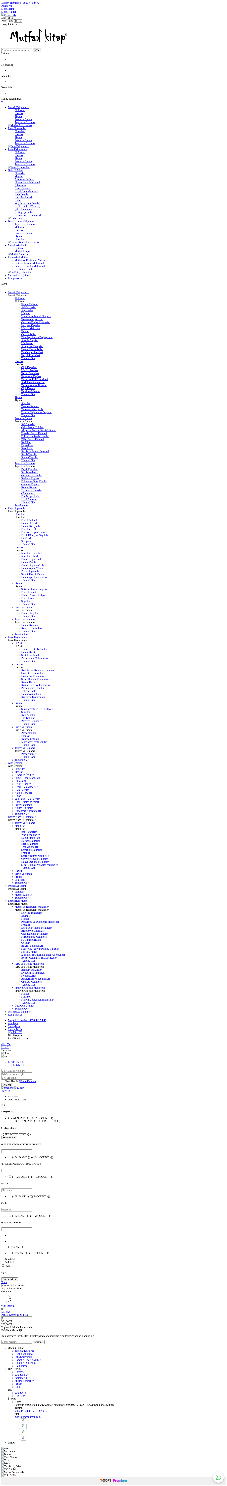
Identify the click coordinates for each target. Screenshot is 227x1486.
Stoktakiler (11, 1259)
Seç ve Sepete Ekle (11, 1288)
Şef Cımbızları (28, 307)
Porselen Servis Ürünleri (34, 433)
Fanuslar (25, 736)
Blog (17, 1386)
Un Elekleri (27, 538)
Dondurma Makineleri (33, 972)
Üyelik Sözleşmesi (24, 1353)
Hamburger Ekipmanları (34, 577)
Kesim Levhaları (30, 373)
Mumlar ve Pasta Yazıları (34, 742)
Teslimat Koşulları (24, 1350)
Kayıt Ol (5, 1090)
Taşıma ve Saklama (25, 122)
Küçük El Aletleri (30, 355)
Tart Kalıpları (28, 718)
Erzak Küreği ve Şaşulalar (35, 535)
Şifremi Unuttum (27, 1081)
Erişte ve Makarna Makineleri (36, 927)
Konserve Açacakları (32, 319)
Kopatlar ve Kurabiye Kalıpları (37, 670)
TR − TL (10, 14)
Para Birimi (7, 20)
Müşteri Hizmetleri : (20, 2)
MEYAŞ (5, 1311)
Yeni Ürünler (21, 1374)
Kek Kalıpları (28, 715)
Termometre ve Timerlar (34, 385)
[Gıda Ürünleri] (16, 218)
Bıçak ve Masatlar (30, 391)
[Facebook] (23, 1422)
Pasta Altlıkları (29, 733)
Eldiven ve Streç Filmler (34, 481)
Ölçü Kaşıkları (29, 367)
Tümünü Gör (28, 358)
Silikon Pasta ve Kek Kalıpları (37, 709)
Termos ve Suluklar (31, 490)
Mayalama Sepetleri (31, 553)
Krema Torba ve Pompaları (35, 685)
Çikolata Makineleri (31, 981)
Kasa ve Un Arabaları (32, 628)
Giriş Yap (6, 1044)
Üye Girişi (20, 1395)
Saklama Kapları (30, 478)
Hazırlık (19, 113)
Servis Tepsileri (29, 454)
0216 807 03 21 (40, 1410)
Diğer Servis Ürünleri (32, 439)
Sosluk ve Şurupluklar (33, 382)
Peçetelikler (27, 445)
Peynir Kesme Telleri (32, 349)
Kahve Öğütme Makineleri (35, 861)
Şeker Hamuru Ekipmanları (35, 679)
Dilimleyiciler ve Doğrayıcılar (37, 337)
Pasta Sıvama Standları (33, 688)
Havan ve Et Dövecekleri (34, 379)
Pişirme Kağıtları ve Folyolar (36, 412)
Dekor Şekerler (23, 188)
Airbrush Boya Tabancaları (35, 978)
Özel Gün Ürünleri (24, 269)
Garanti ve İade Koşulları (28, 1359)
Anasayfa (13, 1096)
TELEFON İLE (16, 1064)
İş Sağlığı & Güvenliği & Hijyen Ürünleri (43, 954)
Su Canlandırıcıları (31, 939)
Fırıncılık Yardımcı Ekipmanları (37, 999)
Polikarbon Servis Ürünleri (35, 436)
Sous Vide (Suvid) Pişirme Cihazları (40, 948)
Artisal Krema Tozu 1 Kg (14, 1314)
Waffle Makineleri (30, 834)
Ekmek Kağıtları (30, 613)
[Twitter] (24, 1428)
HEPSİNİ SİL (9, 1137)
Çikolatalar (20, 185)
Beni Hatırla (12, 1081)
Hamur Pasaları (29, 562)
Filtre (4, 1282)
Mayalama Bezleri (30, 556)
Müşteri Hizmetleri (24, 1380)
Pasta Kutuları (28, 753)
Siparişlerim (7, 8)
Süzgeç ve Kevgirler (32, 346)
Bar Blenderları (29, 831)
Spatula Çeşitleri (29, 340)
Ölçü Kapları (28, 388)
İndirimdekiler (22, 1377)
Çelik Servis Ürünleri (32, 427)
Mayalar (19, 176)
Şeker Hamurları (23, 209)
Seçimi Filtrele (9, 1279)
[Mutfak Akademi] (18, 254)
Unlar (18, 200)
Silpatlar (25, 403)
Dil (3, 17)
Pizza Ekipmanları (30, 571)
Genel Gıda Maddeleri (26, 191)
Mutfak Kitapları (23, 251)
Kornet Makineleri (31, 840)
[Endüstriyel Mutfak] (19, 272)
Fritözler (25, 852)
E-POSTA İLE (16, 1061)
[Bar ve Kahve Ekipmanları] (23, 242)
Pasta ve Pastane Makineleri (29, 263)
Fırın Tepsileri (28, 592)
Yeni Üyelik (21, 1392)
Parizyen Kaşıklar (30, 325)
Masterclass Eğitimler (19, 275)
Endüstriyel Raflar (30, 496)
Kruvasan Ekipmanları (33, 697)
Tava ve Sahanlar (30, 406)
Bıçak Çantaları (29, 469)
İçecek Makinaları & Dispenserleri (39, 957)
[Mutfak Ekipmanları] (20, 125)
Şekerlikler (27, 448)
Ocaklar (25, 942)
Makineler (20, 227)
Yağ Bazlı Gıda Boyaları (27, 203)
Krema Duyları (29, 682)
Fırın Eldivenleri (29, 529)
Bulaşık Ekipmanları (32, 945)
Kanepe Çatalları (30, 739)
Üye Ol (5, 1047)
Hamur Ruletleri (29, 304)
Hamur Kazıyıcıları (31, 526)
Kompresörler (28, 975)
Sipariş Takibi (8, 11)
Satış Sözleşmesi (23, 1356)
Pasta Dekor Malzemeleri (34, 658)
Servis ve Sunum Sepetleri (35, 451)
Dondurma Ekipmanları (33, 676)
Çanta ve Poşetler (30, 484)
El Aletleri (20, 110)
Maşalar (25, 313)
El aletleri (20, 131)
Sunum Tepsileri (29, 457)
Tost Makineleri (29, 846)
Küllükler (26, 442)
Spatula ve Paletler (31, 655)
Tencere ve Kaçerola (32, 409)
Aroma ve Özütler (24, 179)
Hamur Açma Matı (31, 694)
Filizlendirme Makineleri (34, 936)
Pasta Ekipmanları (17, 149)
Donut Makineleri (30, 837)
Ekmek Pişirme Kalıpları (34, 595)
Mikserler (26, 996)
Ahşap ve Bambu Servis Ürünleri (38, 430)
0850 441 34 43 (23, 1410)
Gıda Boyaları (22, 194)
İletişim (18, 1383)
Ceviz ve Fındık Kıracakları (35, 322)
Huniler (25, 331)
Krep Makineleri (30, 843)
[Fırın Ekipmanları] (18, 146)
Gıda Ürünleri (15, 170)
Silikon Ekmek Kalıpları (34, 589)
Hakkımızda (21, 1365)
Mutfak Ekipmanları (18, 107)
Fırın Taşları (27, 598)
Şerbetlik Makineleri (32, 849)
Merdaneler (27, 343)
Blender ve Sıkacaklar (32, 930)
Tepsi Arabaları (29, 499)
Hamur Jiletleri (29, 523)
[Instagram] (23, 1439)
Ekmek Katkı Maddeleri (27, 182)
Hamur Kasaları (29, 625)
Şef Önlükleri (28, 424)
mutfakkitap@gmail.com (28, 1416)
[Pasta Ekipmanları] (19, 167)
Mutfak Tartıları (29, 370)
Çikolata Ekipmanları (32, 673)
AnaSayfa (6, 5)
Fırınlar (25, 918)
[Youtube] (23, 1434)
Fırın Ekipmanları (17, 128)
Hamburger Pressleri (32, 352)
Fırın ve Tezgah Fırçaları (34, 532)
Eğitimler (19, 248)
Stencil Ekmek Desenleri (34, 574)
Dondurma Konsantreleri (28, 215)
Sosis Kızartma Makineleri (35, 855)
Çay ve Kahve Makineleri (34, 858)
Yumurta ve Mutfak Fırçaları (36, 316)
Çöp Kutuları (28, 493)
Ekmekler (20, 173)
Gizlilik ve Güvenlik (25, 1362)
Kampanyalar (15, 278)
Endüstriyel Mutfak (18, 257)
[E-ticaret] (113, 1480)
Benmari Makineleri (31, 969)
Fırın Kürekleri (29, 520)
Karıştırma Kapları (31, 376)
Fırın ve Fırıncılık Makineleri (30, 266)
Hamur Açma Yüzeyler (33, 568)
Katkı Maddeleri (23, 197)
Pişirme (18, 116)
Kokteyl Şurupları (24, 212)
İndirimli (9, 1262)
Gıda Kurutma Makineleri (34, 933)
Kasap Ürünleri (29, 951)
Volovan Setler (29, 691)
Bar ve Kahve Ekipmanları (22, 221)
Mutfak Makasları (30, 328)
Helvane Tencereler (31, 912)
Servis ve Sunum (23, 119)
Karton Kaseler (29, 487)
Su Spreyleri (27, 541)
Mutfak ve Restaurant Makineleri (32, 260)
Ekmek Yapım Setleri (32, 559)
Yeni (7, 1265)
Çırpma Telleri (28, 334)
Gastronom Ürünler (31, 475)
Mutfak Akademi (17, 245)
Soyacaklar (27, 310)
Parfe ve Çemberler (31, 721)
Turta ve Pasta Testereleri (34, 649)
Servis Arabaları (29, 472)
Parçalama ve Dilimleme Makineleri (40, 921)
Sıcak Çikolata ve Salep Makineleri (39, 864)
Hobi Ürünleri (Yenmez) (27, 206)
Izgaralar (25, 915)
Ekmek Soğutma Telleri (33, 565)
